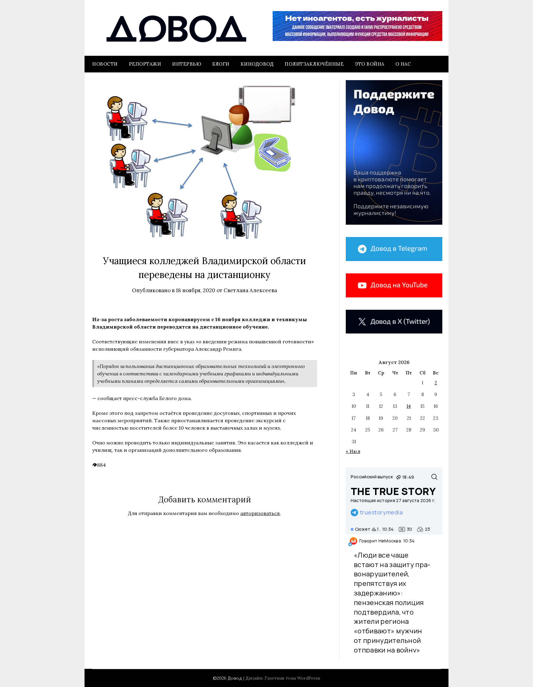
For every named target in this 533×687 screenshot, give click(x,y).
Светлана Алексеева (250, 290)
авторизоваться (260, 513)
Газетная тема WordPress (292, 678)
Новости (105, 64)
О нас (403, 64)
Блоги (220, 64)
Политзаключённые (314, 64)
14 (409, 406)
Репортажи (145, 64)
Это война (369, 64)
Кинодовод (257, 64)
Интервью (186, 64)
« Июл (353, 451)
